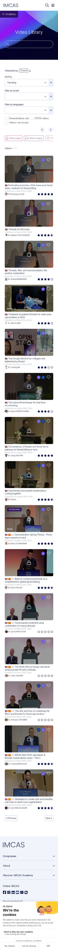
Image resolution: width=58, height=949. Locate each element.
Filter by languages (14, 104)
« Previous (11, 818)
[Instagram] (8, 892)
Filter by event (12, 90)
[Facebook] (4, 892)
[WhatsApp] (21, 892)
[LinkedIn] (13, 892)
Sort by (8, 77)
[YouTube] (17, 892)
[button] (42, 129)
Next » (49, 818)
